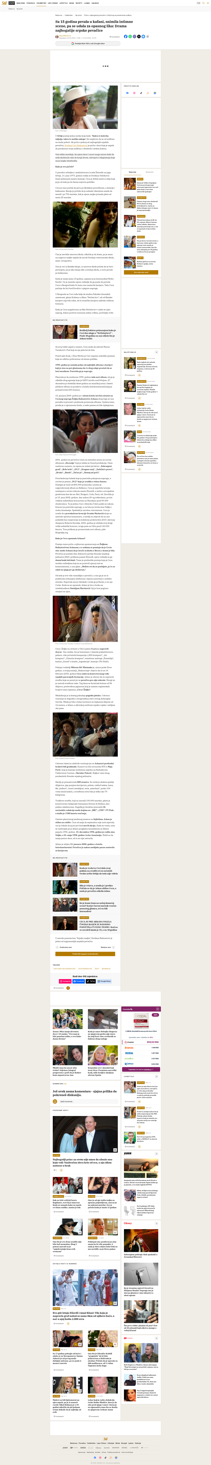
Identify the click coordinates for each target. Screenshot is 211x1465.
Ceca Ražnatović (85, 969)
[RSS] (148, 93)
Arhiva (104, 1452)
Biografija (106, 969)
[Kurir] (65, 1447)
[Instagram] (134, 93)
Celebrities (69, 15)
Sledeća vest (106, 947)
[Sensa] (124, 1447)
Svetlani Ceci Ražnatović (76, 145)
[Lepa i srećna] (106, 1447)
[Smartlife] (115, 1447)
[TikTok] (141, 93)
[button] (114, 37)
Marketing (90, 1452)
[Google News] (154, 93)
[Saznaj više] (156, 1153)
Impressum (81, 1452)
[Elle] (90, 1447)
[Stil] (4, 3)
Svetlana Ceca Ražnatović (64, 969)
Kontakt (97, 1452)
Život (97, 969)
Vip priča (78, 15)
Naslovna (58, 15)
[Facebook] (127, 93)
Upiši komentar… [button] (67, 1101)
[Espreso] (83, 1447)
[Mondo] (74, 1447)
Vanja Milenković (65, 36)
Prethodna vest (66, 947)
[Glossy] (98, 1447)
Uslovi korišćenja (127, 1452)
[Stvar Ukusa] (144, 1447)
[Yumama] (134, 1447)
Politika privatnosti (113, 1452)
